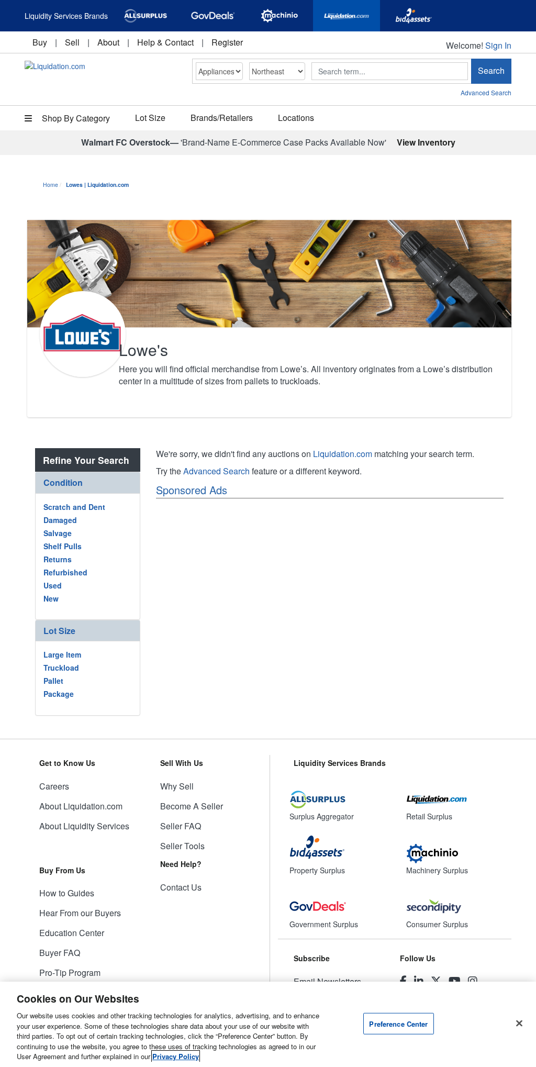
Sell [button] (72, 42)
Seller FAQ (180, 826)
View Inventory (426, 142)
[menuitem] (40, 42)
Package (58, 693)
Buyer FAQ (59, 953)
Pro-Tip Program (69, 972)
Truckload (61, 667)
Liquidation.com (342, 454)
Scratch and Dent (74, 507)
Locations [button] (296, 118)
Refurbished (65, 572)
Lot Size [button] (150, 118)
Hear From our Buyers (80, 913)
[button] (87, 482)
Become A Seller (191, 806)
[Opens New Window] (145, 15)
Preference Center (398, 1023)
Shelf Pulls (62, 546)
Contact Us (181, 887)
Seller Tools (182, 846)
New (51, 598)
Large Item (62, 654)
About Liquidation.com (80, 806)
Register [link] (227, 42)
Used (52, 585)
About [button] (108, 42)
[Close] (519, 1023)
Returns (57, 559)
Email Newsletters (327, 981)
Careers (54, 786)
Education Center (71, 933)
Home (50, 184)
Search (491, 70)
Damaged (60, 520)
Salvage (57, 533)
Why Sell (177, 786)
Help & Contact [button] (165, 42)
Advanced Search (486, 92)
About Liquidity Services (84, 826)
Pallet (53, 680)
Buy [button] (39, 42)
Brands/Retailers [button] (222, 118)
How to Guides (66, 893)
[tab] (88, 482)
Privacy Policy (175, 1056)
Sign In (498, 45)
